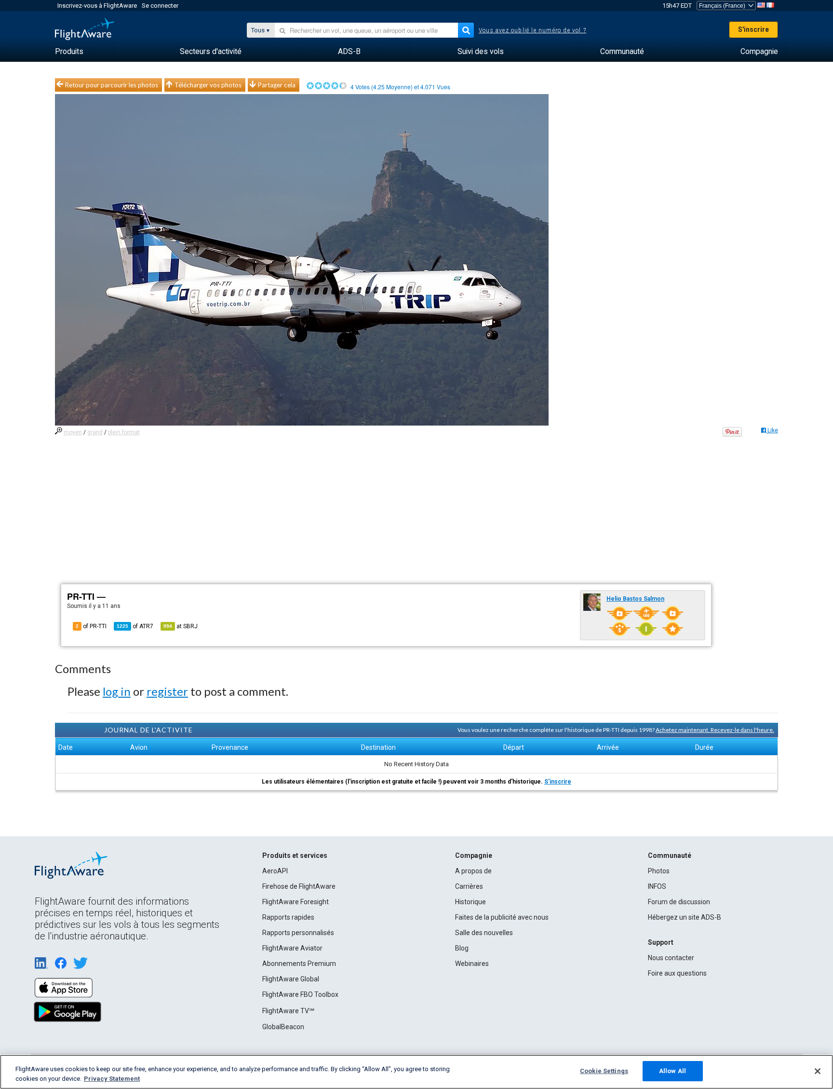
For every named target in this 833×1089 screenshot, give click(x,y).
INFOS (657, 886)
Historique (470, 902)
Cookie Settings (604, 1071)
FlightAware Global (290, 979)
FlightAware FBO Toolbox (300, 994)
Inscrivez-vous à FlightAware (97, 5)
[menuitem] (69, 51)
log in (117, 691)
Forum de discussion (679, 902)
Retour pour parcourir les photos (111, 85)
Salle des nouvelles (484, 933)
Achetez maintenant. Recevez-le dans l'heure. (715, 729)
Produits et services (294, 855)
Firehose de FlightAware (299, 886)
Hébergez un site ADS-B (684, 917)
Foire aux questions (677, 973)
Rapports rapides (288, 917)
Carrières (469, 886)
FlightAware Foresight (295, 902)
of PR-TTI (91, 626)
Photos (659, 871)
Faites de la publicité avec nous (502, 917)
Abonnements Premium (299, 963)
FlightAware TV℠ (288, 1011)
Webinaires (472, 963)
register (167, 691)
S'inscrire (753, 29)
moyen (73, 432)
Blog (462, 948)
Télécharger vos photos (208, 85)
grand (95, 432)
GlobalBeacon (283, 1027)
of (135, 626)
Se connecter (160, 5)
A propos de (473, 871)
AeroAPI (275, 871)
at (180, 626)
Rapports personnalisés (298, 933)
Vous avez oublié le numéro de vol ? (532, 30)
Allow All (672, 1071)
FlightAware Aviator (292, 948)
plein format (124, 432)
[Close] (817, 1071)
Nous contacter (671, 958)
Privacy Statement (112, 1078)
